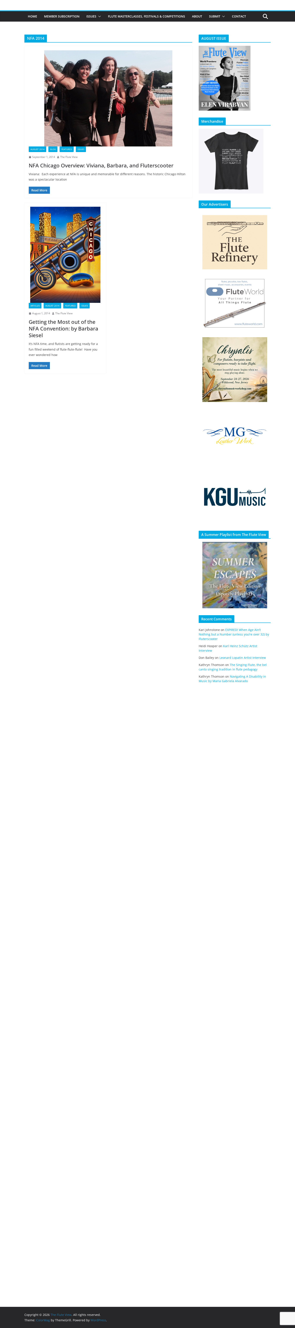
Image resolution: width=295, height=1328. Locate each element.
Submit (214, 16)
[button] (98, 16)
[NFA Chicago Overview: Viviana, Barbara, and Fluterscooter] (108, 98)
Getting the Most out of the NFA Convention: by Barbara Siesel (63, 328)
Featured (66, 149)
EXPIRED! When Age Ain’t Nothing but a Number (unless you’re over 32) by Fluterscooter (234, 634)
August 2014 (37, 149)
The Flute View (69, 157)
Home (32, 16)
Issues (91, 16)
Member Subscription (61, 16)
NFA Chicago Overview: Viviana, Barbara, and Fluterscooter (101, 165)
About (197, 16)
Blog (53, 149)
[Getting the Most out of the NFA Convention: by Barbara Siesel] (65, 255)
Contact (239, 16)
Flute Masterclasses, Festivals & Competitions (146, 16)
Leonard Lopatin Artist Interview (242, 658)
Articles (35, 305)
